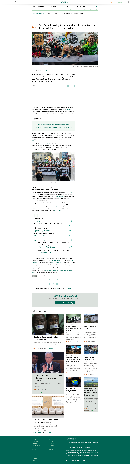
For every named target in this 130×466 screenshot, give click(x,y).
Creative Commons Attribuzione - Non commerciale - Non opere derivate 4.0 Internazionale (54, 276)
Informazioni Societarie (55, 452)
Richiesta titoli (36, 452)
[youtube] (78, 460)
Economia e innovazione (59, 9)
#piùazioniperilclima (42, 230)
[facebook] (67, 460)
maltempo (60, 196)
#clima (37, 226)
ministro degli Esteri (56, 262)
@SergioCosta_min (41, 235)
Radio (53, 6)
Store (11, 2)
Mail (50, 447)
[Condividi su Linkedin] (74, 86)
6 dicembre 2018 (45, 253)
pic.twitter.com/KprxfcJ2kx (44, 247)
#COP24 (37, 221)
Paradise (49, 200)
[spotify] (75, 460)
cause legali (56, 206)
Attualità (34, 439)
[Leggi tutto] (97, 311)
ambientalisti (67, 280)
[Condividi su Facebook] (68, 86)
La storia (51, 445)
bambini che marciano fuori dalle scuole (54, 205)
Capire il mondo (38, 6)
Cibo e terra (84, 9)
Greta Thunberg (51, 280)
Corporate (35, 454)
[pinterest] (73, 460)
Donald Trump (56, 260)
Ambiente (34, 9)
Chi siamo (51, 443)
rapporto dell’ (45, 143)
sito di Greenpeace (59, 210)
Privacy (51, 449)
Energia (48, 9)
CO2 (52, 145)
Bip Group (43, 392)
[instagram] (81, 460)
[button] (73, 166)
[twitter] (70, 460)
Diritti (41, 9)
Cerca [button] (26, 2)
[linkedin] (84, 460)
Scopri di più (68, 288)
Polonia (62, 280)
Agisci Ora (81, 6)
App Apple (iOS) (35, 443)
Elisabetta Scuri (46, 71)
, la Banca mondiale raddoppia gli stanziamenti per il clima (52, 124)
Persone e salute (94, 9)
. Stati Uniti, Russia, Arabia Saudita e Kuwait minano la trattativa (53, 127)
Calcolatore (35, 456)
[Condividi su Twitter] (71, 86)
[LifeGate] (65, 2)
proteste (58, 280)
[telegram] (86, 460)
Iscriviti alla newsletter (64, 302)
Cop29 (34, 27)
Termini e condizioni (54, 454)
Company (51, 439)
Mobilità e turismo (73, 9)
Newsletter (19, 2)
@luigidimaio (39, 240)
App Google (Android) (37, 445)
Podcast (67, 6)
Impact (95, 6)
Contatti (51, 441)
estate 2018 (69, 192)
